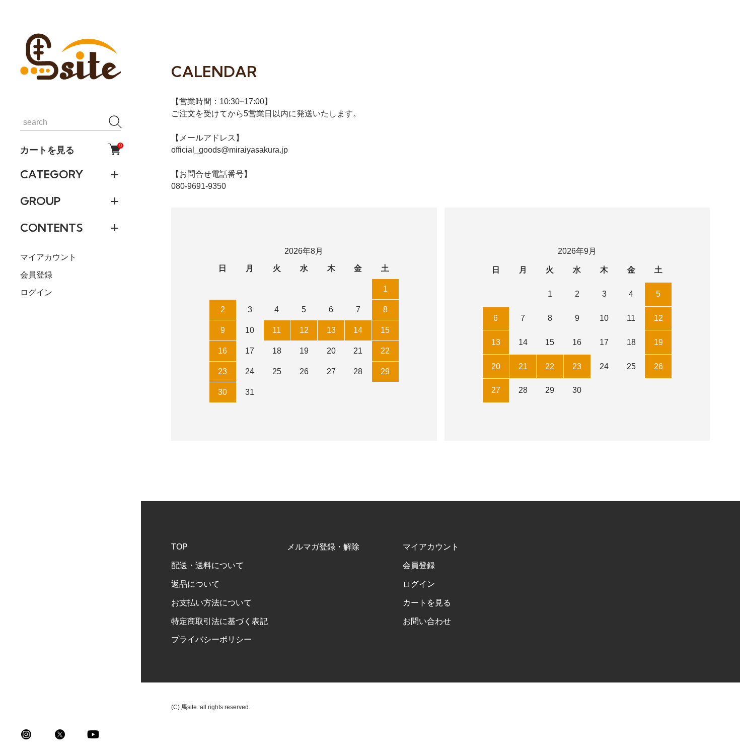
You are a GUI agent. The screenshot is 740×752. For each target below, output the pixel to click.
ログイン (36, 292)
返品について (195, 584)
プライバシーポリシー (211, 639)
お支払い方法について (211, 602)
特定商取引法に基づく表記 (219, 621)
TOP (179, 546)
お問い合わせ (427, 621)
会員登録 (36, 274)
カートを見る (70, 149)
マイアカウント (48, 256)
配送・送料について (207, 565)
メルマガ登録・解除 (323, 546)
